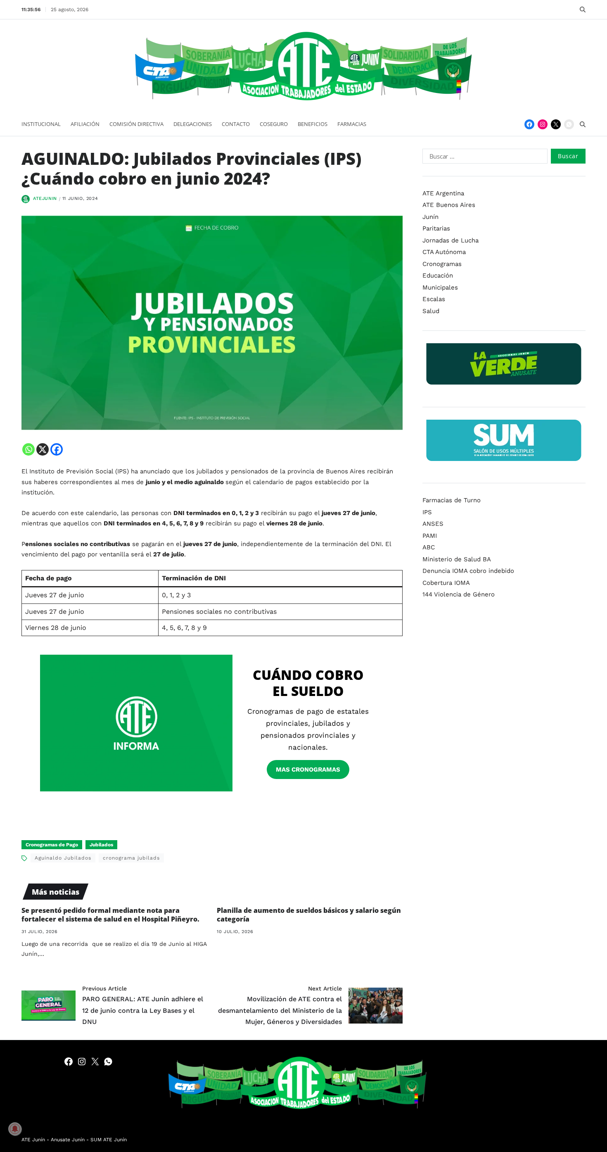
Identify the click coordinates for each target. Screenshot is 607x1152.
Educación (437, 275)
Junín (430, 217)
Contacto (236, 124)
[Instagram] (543, 124)
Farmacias (351, 124)
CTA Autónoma (444, 252)
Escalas (433, 299)
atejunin (45, 198)
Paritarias (436, 228)
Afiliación (85, 124)
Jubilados (101, 845)
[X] (42, 449)
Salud (430, 311)
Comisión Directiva (136, 124)
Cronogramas (442, 264)
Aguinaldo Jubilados (63, 858)
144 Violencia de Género (458, 594)
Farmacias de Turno (451, 500)
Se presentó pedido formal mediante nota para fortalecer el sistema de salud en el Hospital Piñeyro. (110, 915)
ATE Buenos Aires (448, 205)
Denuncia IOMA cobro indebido (468, 571)
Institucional (41, 124)
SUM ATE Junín (108, 1139)
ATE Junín (33, 1139)
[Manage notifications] (14, 1128)
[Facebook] (529, 124)
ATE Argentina (443, 193)
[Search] (583, 9)
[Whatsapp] (28, 449)
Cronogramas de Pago (52, 845)
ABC (428, 547)
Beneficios (312, 124)
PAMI (429, 535)
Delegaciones (192, 124)
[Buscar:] (483, 158)
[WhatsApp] (569, 124)
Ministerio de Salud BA (456, 559)
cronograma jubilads (131, 858)
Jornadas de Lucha (450, 240)
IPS (427, 512)
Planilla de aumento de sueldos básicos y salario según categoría (309, 915)
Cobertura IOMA (446, 583)
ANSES (432, 523)
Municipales (440, 287)
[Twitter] (556, 124)
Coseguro (274, 124)
